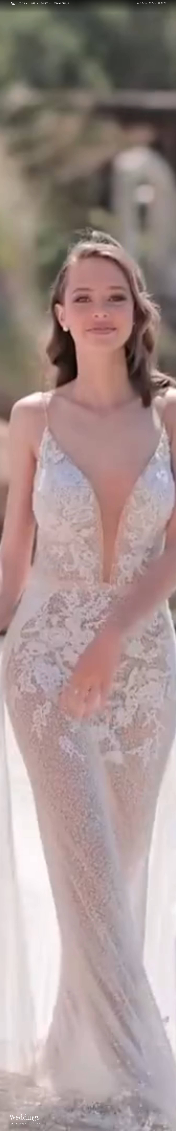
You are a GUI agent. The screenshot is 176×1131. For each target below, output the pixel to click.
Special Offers (61, 3)
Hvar (33, 3)
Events (44, 3)
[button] (12, 3)
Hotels (21, 3)
